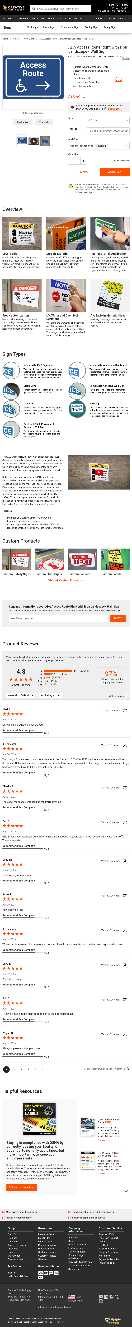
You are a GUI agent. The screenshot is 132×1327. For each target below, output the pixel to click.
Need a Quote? (118, 79)
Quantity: (73, 154)
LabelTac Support (108, 1237)
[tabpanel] (100, 1130)
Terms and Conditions (79, 1265)
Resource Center (46, 1234)
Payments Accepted (109, 1259)
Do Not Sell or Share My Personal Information (41, 1319)
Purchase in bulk (121, 161)
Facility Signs (92, 27)
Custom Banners (79, 574)
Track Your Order (107, 1248)
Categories (13, 1241)
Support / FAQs (106, 1234)
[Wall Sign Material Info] (76, 128)
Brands (11, 1252)
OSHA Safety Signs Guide (108, 1121)
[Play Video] (33, 141)
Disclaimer (73, 1269)
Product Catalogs (47, 1245)
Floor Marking (9, 18)
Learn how (114, 108)
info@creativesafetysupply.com (54, 1307)
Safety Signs (110, 27)
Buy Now (83, 171)
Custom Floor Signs (48, 574)
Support (68, 18)
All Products (53, 18)
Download (102, 1140)
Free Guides (44, 1238)
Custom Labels (111, 574)
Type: (71, 128)
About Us (78, 18)
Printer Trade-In (107, 1263)
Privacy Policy (14, 1319)
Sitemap (42, 1259)
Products (12, 1238)
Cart (127, 18)
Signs (43, 18)
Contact (103, 1241)
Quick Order (110, 18)
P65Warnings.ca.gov (84, 192)
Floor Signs (49, 27)
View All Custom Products (65, 580)
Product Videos (46, 1248)
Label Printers (24, 18)
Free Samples (45, 1241)
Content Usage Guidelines (76, 1257)
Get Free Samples (120, 11)
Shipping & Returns (108, 1252)
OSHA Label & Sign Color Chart (108, 1154)
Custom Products (21, 541)
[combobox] (60, 8)
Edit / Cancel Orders (18, 1276)
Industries (13, 1248)
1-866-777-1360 (117, 4)
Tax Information (76, 1251)
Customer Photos (47, 1255)
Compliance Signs (70, 27)
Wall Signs (32, 27)
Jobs (70, 1241)
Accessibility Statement (80, 1262)
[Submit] (33, 8)
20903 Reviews (24, 684)
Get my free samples (21, 1187)
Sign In (120, 18)
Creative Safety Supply (34, 1322)
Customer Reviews (47, 1252)
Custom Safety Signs (16, 574)
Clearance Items (16, 1259)
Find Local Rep (96, 18)
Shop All (12, 1234)
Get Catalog (103, 11)
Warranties (104, 1255)
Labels (35, 18)
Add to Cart (114, 171)
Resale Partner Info (78, 1244)
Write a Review (117, 696)
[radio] (66, 671)
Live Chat (103, 1245)
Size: (71, 118)
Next (126, 1191)
